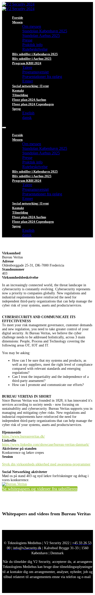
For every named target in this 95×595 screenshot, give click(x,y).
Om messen (31, 26)
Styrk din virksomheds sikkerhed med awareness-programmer (46, 464)
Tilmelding (20, 95)
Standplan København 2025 (44, 31)
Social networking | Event (30, 86)
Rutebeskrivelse (35, 49)
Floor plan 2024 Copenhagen (33, 104)
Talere (27, 67)
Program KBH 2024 (26, 63)
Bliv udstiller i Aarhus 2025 (31, 58)
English (28, 113)
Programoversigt (35, 72)
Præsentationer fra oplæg (42, 76)
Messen (17, 22)
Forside (17, 17)
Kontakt (18, 90)
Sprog (16, 109)
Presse (27, 40)
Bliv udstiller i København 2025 (35, 54)
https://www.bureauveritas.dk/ (23, 436)
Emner (27, 81)
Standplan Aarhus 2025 (41, 35)
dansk (27, 117)
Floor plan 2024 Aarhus (29, 99)
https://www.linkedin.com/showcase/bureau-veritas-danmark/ (45, 444)
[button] (40, 488)
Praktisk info (32, 45)
